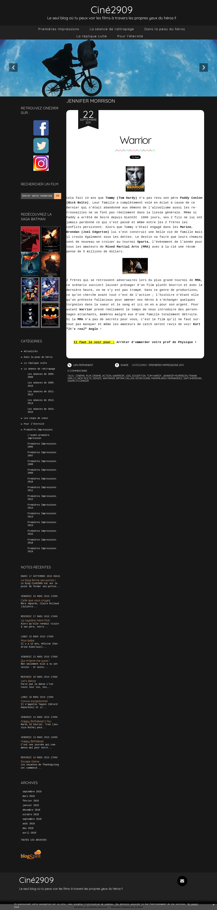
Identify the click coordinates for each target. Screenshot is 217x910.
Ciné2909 (112, 9)
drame (96, 375)
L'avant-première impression (38, 437)
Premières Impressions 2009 (42, 471)
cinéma (80, 375)
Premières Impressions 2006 (42, 445)
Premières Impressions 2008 (42, 463)
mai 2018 (28, 828)
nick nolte (84, 378)
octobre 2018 (31, 814)
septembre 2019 (32, 791)
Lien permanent (82, 365)
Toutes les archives (34, 840)
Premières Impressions (58, 29)
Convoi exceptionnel (34, 701)
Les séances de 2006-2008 (41, 376)
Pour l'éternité (130, 36)
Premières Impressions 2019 (42, 550)
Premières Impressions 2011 (42, 489)
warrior (118, 375)
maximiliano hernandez (166, 378)
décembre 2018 (31, 810)
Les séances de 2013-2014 (41, 402)
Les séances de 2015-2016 (41, 410)
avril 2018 (29, 832)
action (106, 375)
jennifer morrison (175, 375)
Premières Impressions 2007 (42, 454)
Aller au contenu (17, 6)
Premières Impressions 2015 (42, 524)
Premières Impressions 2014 (42, 515)
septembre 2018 (32, 819)
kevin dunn (142, 378)
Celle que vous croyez (35, 600)
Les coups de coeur (36, 418)
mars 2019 (29, 796)
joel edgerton (135, 375)
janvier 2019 (31, 805)
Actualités (30, 351)
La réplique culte (91, 36)
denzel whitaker (104, 378)
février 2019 (31, 800)
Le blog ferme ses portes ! (38, 580)
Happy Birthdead (32, 741)
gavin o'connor (78, 380)
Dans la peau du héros (164, 29)
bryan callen (125, 378)
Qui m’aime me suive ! (35, 660)
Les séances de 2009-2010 (41, 384)
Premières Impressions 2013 (42, 506)
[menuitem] (59, 29)
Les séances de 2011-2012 (41, 393)
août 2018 (29, 823)
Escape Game (30, 761)
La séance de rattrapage (112, 29)
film (88, 375)
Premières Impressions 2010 (42, 480)
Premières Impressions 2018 (42, 541)
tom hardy (154, 375)
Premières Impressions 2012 (42, 498)
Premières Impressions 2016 (42, 532)
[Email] (182, 881)
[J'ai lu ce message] (213, 904)
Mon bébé (27, 640)
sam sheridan (192, 378)
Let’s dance (28, 681)
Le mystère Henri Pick (35, 620)
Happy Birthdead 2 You (36, 721)
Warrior (135, 140)
